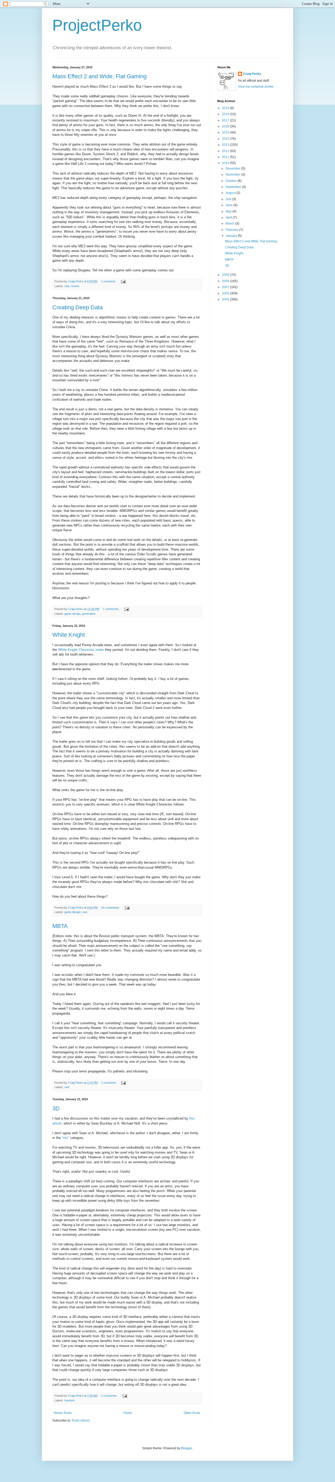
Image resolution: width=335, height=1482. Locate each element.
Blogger (186, 1448)
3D (56, 1108)
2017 (226, 120)
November (233, 174)
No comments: (111, 907)
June (229, 205)
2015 (226, 132)
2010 (226, 163)
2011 (226, 157)
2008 (226, 281)
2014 (226, 139)
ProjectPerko (97, 25)
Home (128, 1413)
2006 (226, 293)
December (233, 168)
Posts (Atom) (81, 1420)
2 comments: (109, 1395)
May (229, 211)
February (232, 230)
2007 (226, 287)
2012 (226, 151)
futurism (69, 1400)
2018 (226, 114)
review (75, 286)
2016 (226, 126)
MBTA (60, 926)
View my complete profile (255, 86)
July (229, 199)
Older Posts (192, 1413)
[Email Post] (123, 281)
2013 (226, 145)
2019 (226, 108)
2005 (226, 299)
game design (72, 613)
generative (89, 613)
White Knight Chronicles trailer (81, 650)
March (230, 223)
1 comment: (109, 281)
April (229, 217)
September (234, 187)
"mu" (65, 1138)
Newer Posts (63, 1413)
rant (66, 286)
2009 (226, 275)
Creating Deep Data (77, 307)
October (232, 181)
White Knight (68, 634)
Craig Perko (252, 74)
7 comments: (111, 609)
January (232, 236)
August (231, 193)
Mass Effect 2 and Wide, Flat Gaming (99, 76)
